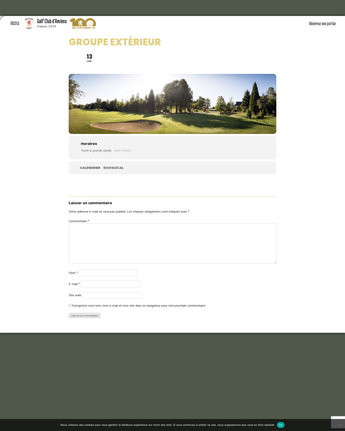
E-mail (74, 284)
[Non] (340, 425)
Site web (75, 295)
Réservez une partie (322, 23)
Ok (281, 424)
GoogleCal (113, 168)
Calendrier (90, 168)
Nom (73, 273)
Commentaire (79, 221)
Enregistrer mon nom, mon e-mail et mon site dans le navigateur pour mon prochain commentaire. (139, 305)
